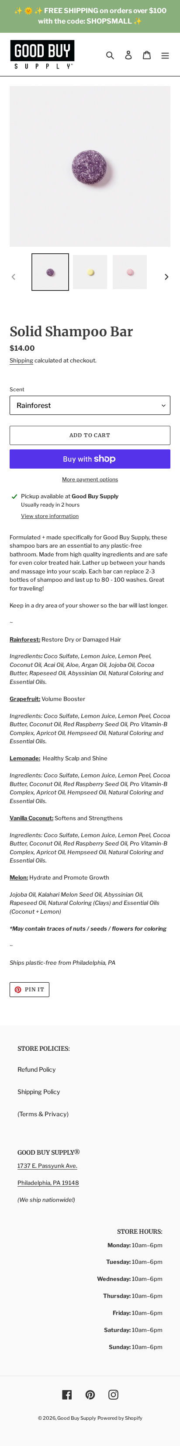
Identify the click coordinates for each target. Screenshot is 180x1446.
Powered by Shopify (119, 1418)
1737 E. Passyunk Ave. (47, 1165)
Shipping (21, 360)
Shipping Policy (38, 1091)
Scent (17, 389)
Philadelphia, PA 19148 (48, 1182)
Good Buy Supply (76, 1418)
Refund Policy (36, 1069)
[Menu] (165, 54)
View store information (50, 516)
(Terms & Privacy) (43, 1114)
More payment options (90, 479)
